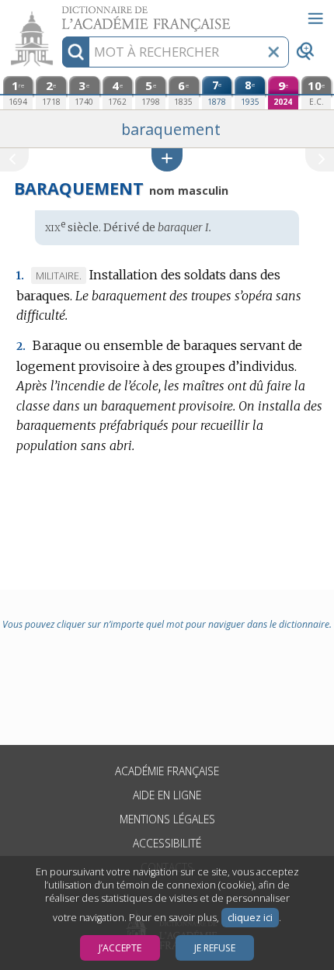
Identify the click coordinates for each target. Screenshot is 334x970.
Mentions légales (167, 819)
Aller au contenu (59, 13)
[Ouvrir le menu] (315, 18)
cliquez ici (250, 917)
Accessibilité (167, 843)
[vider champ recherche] (273, 52)
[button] (167, 159)
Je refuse (214, 947)
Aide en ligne (167, 795)
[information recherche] (75, 52)
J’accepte (120, 947)
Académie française (167, 771)
